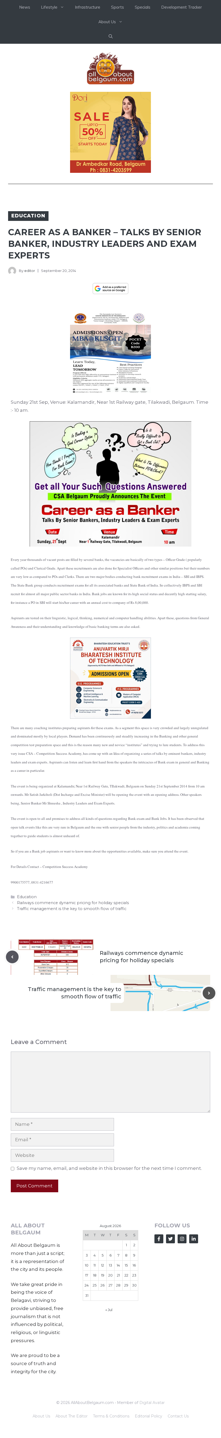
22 (126, 1275)
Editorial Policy (148, 1416)
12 (102, 1265)
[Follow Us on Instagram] (182, 1238)
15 (126, 1265)
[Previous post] (12, 957)
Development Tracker (181, 7)
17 (86, 1275)
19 (102, 1275)
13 (110, 1265)
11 (95, 1265)
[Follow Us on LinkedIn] (193, 1238)
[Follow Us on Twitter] (170, 1238)
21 (118, 1275)
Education (28, 216)
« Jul (108, 1310)
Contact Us (178, 1416)
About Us (41, 1416)
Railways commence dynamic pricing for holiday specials (73, 902)
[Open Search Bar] (110, 36)
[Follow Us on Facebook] (158, 1238)
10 (86, 1265)
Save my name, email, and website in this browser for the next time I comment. (109, 1168)
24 (87, 1285)
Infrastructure (87, 7)
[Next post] (209, 993)
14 (118, 1265)
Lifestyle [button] (49, 7)
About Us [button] (107, 21)
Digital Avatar (152, 1402)
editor (29, 270)
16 (134, 1265)
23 (134, 1275)
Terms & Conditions (111, 1416)
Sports (117, 7)
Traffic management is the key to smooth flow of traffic (71, 908)
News (24, 7)
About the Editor (72, 1416)
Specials (142, 7)
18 (94, 1275)
